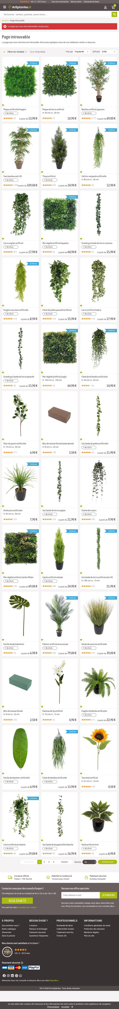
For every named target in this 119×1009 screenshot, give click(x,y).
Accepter (65, 1007)
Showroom (6, 932)
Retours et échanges (38, 928)
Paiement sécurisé (37, 932)
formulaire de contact (26, 907)
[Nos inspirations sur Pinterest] (16, 976)
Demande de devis (91, 1)
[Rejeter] (71, 1007)
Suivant (64, 861)
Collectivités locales (65, 928)
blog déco (54, 980)
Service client (76, 1)
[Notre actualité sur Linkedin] (12, 976)
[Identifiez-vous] (105, 7)
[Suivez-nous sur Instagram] (8, 976)
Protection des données (94, 928)
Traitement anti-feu (65, 932)
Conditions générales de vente (97, 925)
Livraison (33, 925)
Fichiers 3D (61, 935)
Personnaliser (53, 1007)
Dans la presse (8, 935)
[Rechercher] (114, 14)
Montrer (78, 862)
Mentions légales (91, 932)
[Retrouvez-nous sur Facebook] (4, 976)
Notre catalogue (9, 928)
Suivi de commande (60, 1)
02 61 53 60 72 (17, 901)
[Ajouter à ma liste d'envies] (3, 105)
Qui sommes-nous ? (10, 925)
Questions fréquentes (38, 935)
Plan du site (89, 935)
